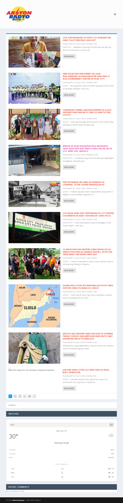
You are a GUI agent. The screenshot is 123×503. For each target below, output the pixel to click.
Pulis (94, 376)
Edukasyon (90, 155)
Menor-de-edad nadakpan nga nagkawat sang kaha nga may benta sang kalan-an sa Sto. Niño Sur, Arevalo (87, 148)
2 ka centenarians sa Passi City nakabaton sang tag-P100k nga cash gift (87, 39)
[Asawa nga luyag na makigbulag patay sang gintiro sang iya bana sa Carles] (34, 305)
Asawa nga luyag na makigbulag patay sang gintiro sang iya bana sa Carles (88, 286)
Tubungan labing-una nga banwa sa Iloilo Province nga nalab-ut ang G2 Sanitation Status (87, 112)
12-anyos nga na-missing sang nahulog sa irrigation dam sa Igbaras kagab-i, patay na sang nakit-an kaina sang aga (87, 252)
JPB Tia (72, 44)
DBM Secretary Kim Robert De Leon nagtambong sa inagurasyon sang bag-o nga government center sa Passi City (86, 76)
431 (29, 396)
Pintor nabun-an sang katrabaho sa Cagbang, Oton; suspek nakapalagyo (84, 183)
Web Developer (18, 500)
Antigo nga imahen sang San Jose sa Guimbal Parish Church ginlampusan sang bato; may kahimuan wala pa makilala (88, 336)
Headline (89, 44)
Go (111, 425)
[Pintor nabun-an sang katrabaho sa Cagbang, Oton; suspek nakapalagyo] (34, 194)
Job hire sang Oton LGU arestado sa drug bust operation (86, 371)
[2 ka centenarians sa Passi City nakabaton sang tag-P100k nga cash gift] (34, 52)
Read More (69, 56)
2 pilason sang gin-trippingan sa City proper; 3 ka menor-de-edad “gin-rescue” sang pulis (88, 214)
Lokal (95, 44)
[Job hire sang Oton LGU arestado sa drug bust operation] (34, 370)
